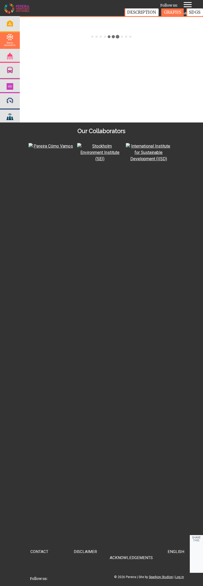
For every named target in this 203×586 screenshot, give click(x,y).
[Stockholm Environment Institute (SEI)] (100, 158)
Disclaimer (85, 551)
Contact (39, 551)
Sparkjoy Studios (161, 577)
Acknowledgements (131, 557)
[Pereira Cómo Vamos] (51, 146)
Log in (179, 577)
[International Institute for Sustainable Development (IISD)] (148, 158)
